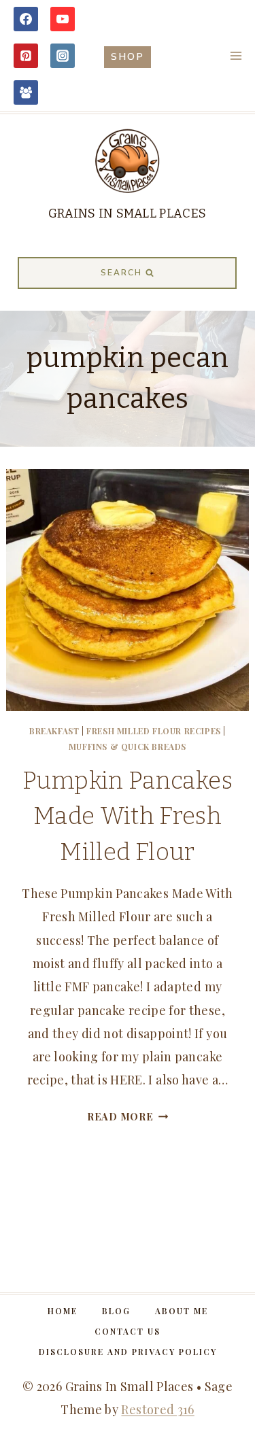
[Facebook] (26, 19)
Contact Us (127, 1331)
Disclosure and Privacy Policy (128, 1351)
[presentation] (127, 590)
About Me (181, 1310)
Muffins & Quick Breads (127, 746)
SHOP (127, 56)
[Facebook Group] (26, 92)
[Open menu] (235, 55)
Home (63, 1310)
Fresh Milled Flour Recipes (153, 730)
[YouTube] (62, 19)
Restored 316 (157, 1409)
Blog (116, 1310)
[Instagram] (62, 56)
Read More (127, 1116)
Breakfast (54, 730)
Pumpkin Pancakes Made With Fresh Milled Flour (127, 816)
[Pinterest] (26, 56)
